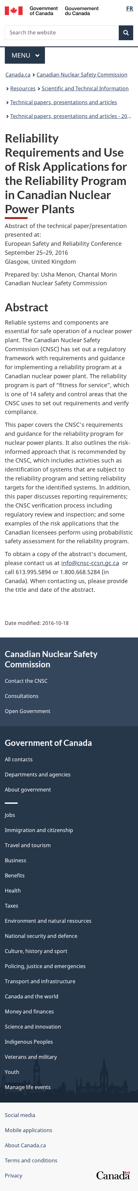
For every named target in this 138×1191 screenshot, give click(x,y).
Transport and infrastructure (40, 981)
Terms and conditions (31, 1160)
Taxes (11, 905)
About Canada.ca (25, 1145)
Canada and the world (31, 996)
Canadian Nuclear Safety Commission (82, 74)
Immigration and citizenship (39, 830)
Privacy (13, 1175)
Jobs (10, 815)
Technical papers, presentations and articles (63, 102)
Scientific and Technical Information (85, 88)
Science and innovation (33, 1026)
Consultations (22, 696)
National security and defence (41, 935)
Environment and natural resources (48, 920)
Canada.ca (17, 74)
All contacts (19, 759)
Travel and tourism (28, 845)
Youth (12, 1072)
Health (13, 890)
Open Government (27, 711)
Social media (20, 1115)
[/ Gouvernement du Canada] (52, 10)
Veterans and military (31, 1056)
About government (28, 789)
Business (15, 860)
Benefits (15, 875)
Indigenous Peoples (29, 1041)
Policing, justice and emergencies (45, 966)
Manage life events (28, 1087)
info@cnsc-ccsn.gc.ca (90, 563)
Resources (23, 88)
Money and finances (29, 1011)
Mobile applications (28, 1130)
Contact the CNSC (26, 680)
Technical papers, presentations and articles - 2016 (71, 116)
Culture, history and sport (36, 951)
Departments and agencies (38, 774)
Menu (22, 55)
